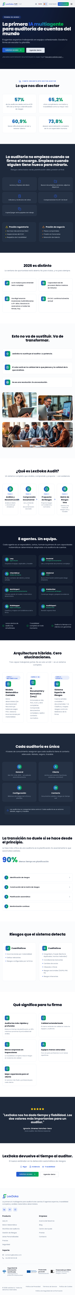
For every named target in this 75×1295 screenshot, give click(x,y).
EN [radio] (40, 4)
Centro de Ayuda (45, 1229)
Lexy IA (5, 1221)
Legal (20, 4)
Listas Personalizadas (10, 1236)
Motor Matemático (9, 1225)
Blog (40, 1225)
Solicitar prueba (63, 4)
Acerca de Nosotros (46, 1221)
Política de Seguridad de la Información (49, 1291)
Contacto (42, 1236)
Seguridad (6, 1244)
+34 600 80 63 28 (11, 1258)
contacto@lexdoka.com (13, 1255)
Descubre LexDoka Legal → (54, 57)
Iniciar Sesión (53, 4)
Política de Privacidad (33, 1287)
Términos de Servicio (50, 1287)
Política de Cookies (65, 1287)
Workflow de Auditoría (10, 1229)
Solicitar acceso (11, 50)
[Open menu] (71, 4)
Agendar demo (35, 50)
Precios (5, 1240)
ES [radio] (45, 4)
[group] (43, 4)
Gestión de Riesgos (9, 1233)
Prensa (41, 1233)
